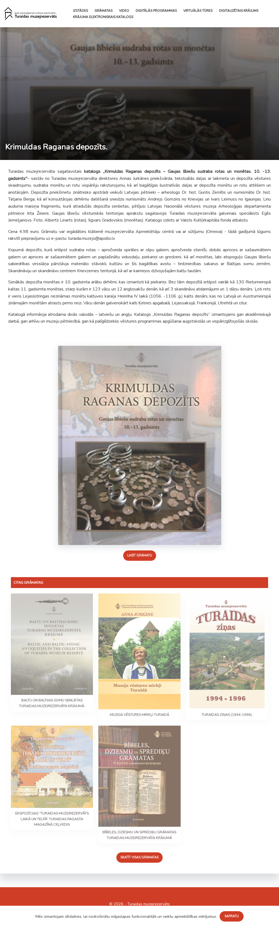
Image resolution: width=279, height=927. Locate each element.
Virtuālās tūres (198, 10)
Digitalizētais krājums (238, 10)
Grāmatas (104, 10)
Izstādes (80, 10)
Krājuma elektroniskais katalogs (103, 17)
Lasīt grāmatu (139, 555)
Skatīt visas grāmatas (140, 857)
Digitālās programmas (156, 10)
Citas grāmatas (28, 582)
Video (124, 10)
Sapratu (232, 916)
